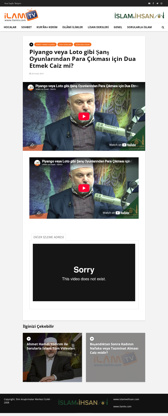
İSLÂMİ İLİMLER (72, 27)
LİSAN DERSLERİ (98, 27)
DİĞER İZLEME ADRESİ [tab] (48, 237)
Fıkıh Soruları (65, 44)
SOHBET (26, 27)
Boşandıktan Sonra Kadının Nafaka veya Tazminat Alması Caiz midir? (114, 348)
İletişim (18, 3)
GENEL (118, 27)
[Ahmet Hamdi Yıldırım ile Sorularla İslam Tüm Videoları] (52, 357)
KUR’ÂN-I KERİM (47, 27)
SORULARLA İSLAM (139, 27)
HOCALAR (10, 27)
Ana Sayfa (9, 3)
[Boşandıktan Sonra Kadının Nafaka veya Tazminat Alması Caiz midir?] (115, 357)
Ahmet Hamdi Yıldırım (45, 44)
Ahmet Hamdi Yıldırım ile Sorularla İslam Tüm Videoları (51, 346)
